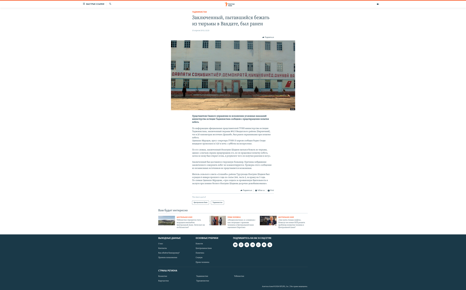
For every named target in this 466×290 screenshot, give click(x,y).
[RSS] (269, 244)
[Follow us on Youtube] (235, 244)
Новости (199, 244)
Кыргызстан (163, 281)
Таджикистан (199, 12)
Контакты (162, 248)
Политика (200, 253)
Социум (199, 258)
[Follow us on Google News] (264, 244)
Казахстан (162, 276)
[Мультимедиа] (378, 4)
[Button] (268, 37)
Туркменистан (202, 281)
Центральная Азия (184, 217)
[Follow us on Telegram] (252, 244)
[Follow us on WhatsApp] (258, 244)
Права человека (234, 217)
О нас (160, 244)
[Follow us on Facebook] (247, 244)
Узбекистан (239, 276)
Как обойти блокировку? (168, 253)
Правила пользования (167, 258)
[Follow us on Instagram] (241, 244)
